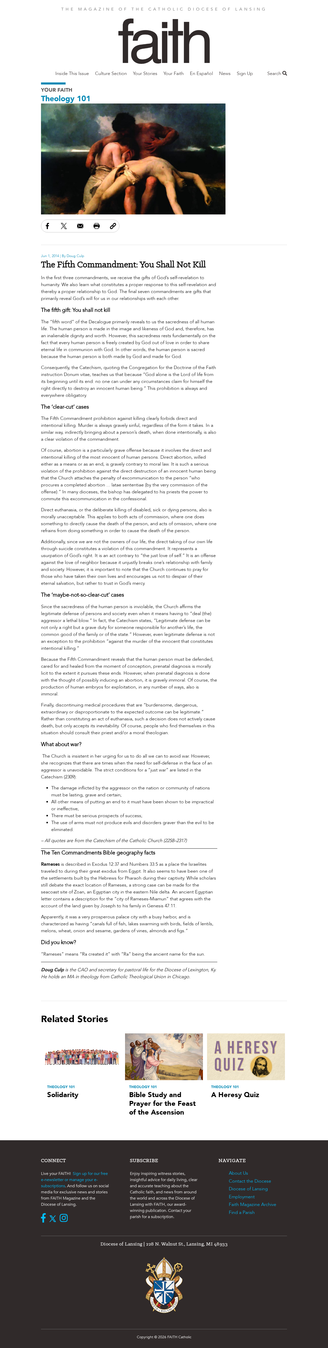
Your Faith (173, 73)
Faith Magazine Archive (252, 1204)
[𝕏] (54, 1219)
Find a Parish (242, 1212)
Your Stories (145, 73)
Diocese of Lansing (248, 1189)
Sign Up (245, 73)
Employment (242, 1197)
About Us (238, 1173)
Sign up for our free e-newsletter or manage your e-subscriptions (74, 1180)
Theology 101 (66, 98)
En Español (201, 73)
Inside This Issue (72, 73)
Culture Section (111, 73)
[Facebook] (44, 1219)
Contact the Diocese (250, 1181)
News (225, 73)
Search (274, 73)
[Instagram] (65, 1219)
